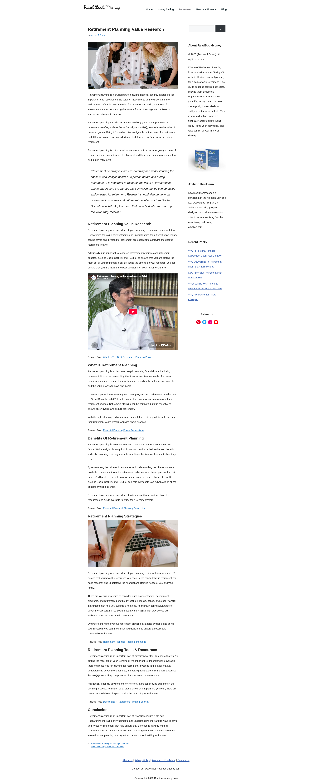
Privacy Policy (142, 760)
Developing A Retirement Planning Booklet (126, 701)
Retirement (185, 9)
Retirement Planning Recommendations (124, 641)
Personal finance (206, 9)
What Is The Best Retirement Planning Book (127, 357)
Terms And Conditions (163, 760)
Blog (224, 9)
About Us (128, 760)
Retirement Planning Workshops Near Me (110, 743)
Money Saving (165, 9)
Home (149, 9)
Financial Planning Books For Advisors (123, 430)
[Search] (220, 28)
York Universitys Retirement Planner (107, 746)
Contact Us (183, 760)
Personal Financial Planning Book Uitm (124, 508)
